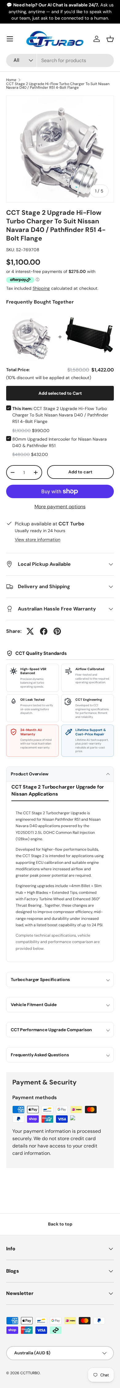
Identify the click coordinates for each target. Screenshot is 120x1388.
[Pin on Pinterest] (57, 631)
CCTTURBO (30, 1373)
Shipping (41, 288)
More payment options (60, 506)
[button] (110, 39)
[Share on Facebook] (43, 631)
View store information (37, 539)
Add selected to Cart (60, 393)
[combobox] (60, 60)
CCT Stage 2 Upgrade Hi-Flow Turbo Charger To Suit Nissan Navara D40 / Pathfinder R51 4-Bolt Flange (58, 85)
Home (11, 80)
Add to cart (80, 472)
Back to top (60, 1224)
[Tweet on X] (30, 631)
